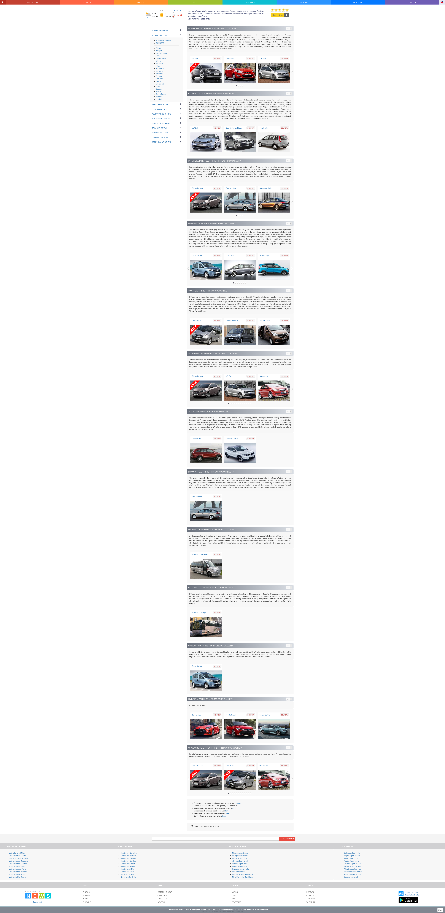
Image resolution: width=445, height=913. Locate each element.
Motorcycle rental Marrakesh (242, 874)
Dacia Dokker (197, 255)
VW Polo (262, 58)
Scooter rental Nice (128, 869)
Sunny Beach (161, 94)
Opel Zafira (230, 255)
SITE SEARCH (288, 838)
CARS (234, 895)
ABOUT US (310, 899)
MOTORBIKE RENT (164, 892)
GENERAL (161, 902)
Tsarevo (159, 96)
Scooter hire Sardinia (128, 861)
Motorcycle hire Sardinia (18, 855)
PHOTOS (86, 892)
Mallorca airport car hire (352, 863)
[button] (33, 2)
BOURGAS (160, 43)
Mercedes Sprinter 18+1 (201, 555)
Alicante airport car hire (352, 869)
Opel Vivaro (196, 320)
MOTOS (235, 892)
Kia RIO (195, 58)
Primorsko (178, 10)
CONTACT (310, 895)
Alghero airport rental (240, 861)
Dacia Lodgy (264, 255)
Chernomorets (161, 53)
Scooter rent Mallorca (128, 855)
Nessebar (159, 73)
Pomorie (159, 76)
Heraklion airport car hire (353, 871)
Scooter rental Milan (128, 863)
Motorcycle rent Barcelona (18, 861)
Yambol (159, 99)
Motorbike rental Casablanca (242, 877)
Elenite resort (161, 58)
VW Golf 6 (195, 128)
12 (250, 403)
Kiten (158, 66)
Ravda (158, 81)
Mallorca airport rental (240, 853)
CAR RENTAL (162, 895)
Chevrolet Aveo (197, 188)
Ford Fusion (263, 128)
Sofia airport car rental (352, 853)
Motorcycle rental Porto (17, 869)
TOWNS (86, 899)
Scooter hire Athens (128, 866)
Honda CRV (196, 439)
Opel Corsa (263, 376)
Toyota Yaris (196, 715)
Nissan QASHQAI (232, 439)
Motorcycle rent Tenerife (18, 863)
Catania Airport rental (240, 863)
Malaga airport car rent (352, 866)
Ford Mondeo (231, 188)
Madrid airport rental (239, 858)
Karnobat (159, 63)
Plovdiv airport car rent (352, 861)
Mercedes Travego (199, 613)
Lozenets (159, 71)
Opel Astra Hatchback (234, 128)
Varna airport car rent (351, 858)
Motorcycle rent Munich (17, 874)
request (239, 803)
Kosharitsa (160, 68)
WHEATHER (310, 902)
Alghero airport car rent (352, 874)
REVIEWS (310, 892)
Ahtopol (159, 50)
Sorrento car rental (351, 877)
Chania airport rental (239, 866)
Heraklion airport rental (240, 869)
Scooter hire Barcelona (129, 853)
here (234, 808)
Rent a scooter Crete (128, 877)
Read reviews (278, 15)
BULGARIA (87, 902)
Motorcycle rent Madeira (18, 871)
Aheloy (158, 48)
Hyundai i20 (230, 58)
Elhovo (158, 61)
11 (248, 403)
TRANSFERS (162, 899)
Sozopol (159, 89)
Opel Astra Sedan (265, 188)
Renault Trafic (264, 320)
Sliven (158, 86)
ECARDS (86, 895)
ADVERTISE (236, 902)
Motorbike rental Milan (17, 853)
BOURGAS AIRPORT (164, 40)
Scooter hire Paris (127, 871)
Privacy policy (38, 902)
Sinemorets (160, 84)
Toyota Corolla (231, 715)
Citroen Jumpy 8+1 (233, 320)
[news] (38, 894)
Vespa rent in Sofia (127, 874)
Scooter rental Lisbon (128, 858)
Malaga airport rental (240, 855)
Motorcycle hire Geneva (17, 877)
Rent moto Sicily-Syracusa (18, 858)
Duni (157, 56)
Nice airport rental (238, 871)
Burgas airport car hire (352, 855)
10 (246, 403)
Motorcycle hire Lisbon (17, 866)
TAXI (233, 899)
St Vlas (158, 91)
